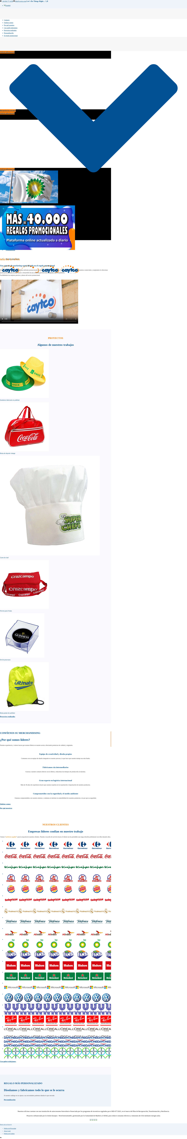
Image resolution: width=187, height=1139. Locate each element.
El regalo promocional (11, 35)
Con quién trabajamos (10, 28)
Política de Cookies (9, 1133)
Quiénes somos (8, 23)
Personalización (9, 33)
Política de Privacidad (10, 1128)
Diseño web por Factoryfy (6, 1124)
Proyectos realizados (10, 30)
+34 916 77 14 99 (7, 1)
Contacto (6, 20)
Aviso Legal (7, 1131)
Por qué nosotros (9, 25)
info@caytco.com (20, 1)
